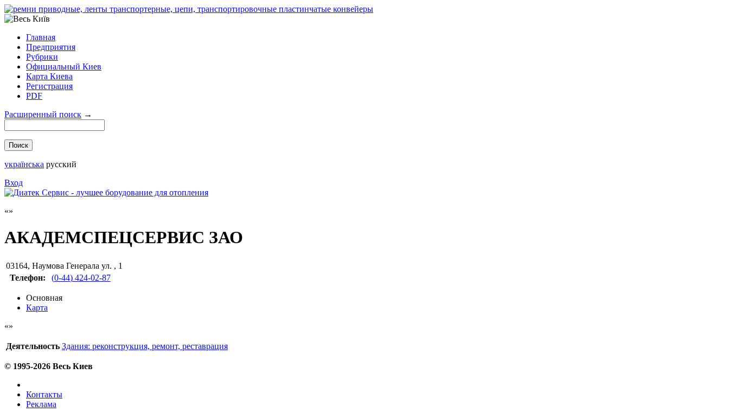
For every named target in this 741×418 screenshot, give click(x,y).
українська (24, 164)
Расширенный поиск (42, 114)
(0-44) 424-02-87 (81, 277)
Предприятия (50, 47)
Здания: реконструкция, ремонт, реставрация (145, 346)
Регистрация (49, 86)
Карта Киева (49, 76)
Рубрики (42, 56)
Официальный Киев (63, 66)
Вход (13, 182)
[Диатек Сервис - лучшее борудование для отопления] (106, 192)
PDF (34, 95)
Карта (37, 307)
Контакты (44, 394)
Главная (40, 37)
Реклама (41, 404)
